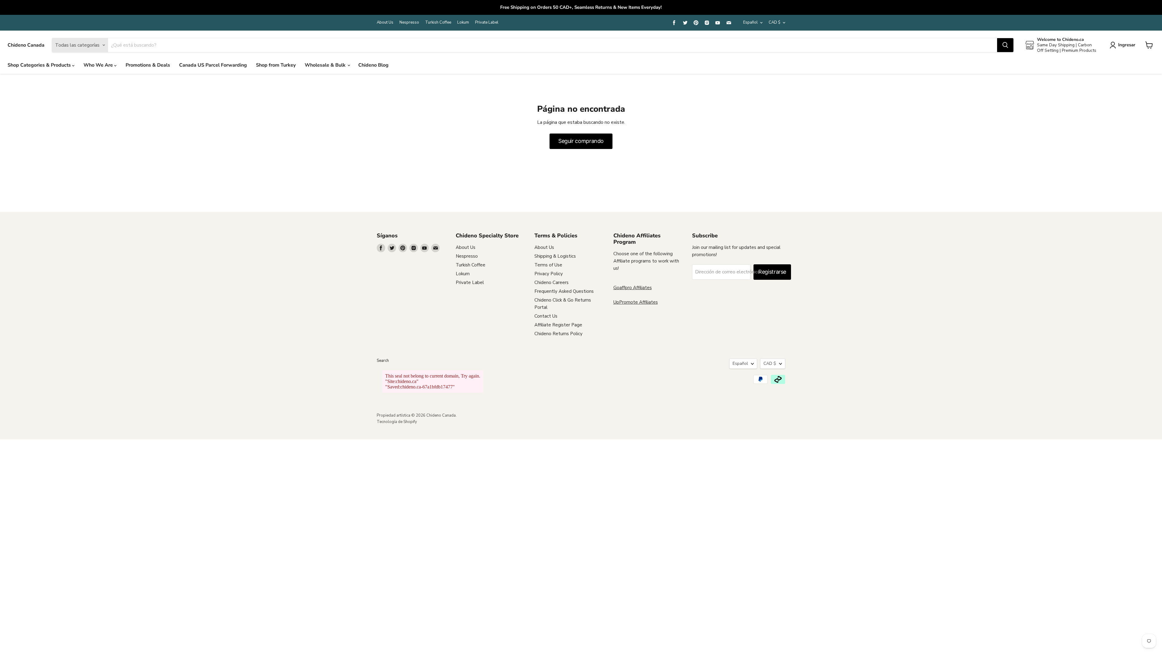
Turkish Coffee (438, 22)
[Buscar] (1005, 45)
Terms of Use (548, 265)
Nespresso (409, 22)
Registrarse (772, 272)
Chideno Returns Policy (558, 334)
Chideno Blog (373, 65)
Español (750, 22)
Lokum (463, 22)
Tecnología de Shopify (397, 421)
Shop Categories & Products (40, 65)
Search (383, 360)
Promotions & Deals (148, 65)
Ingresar (1126, 45)
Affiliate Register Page (558, 325)
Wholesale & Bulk (326, 65)
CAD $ (774, 22)
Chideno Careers (551, 282)
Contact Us (545, 316)
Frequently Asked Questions (564, 291)
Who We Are (99, 65)
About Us (385, 22)
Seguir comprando (581, 141)
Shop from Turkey (276, 65)
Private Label (486, 22)
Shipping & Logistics (555, 256)
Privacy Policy (548, 274)
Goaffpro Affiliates (632, 288)
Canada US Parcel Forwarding (213, 65)
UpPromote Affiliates (635, 302)
